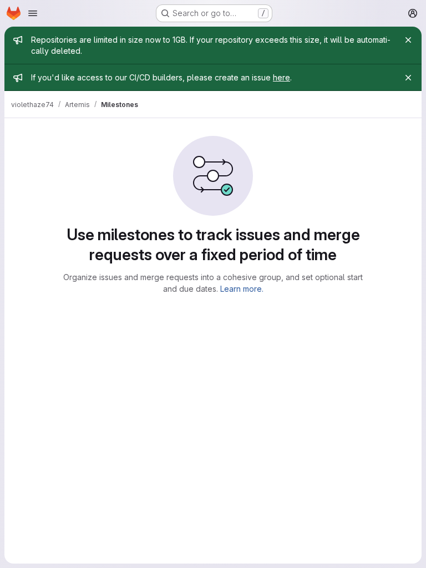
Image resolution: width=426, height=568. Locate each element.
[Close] (408, 40)
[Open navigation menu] (33, 13)
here (281, 77)
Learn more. (241, 288)
